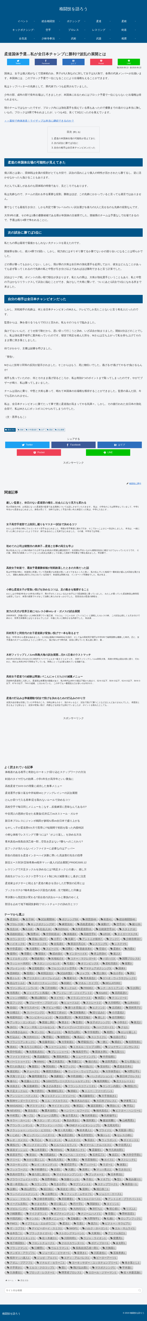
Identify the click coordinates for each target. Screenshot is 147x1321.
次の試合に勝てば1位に (66, 143)
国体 (22, 430)
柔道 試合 (11, 430)
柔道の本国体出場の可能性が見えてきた (74, 138)
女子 (43, 430)
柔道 (51, 430)
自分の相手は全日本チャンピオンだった (74, 147)
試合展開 (60, 430)
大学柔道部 (32, 430)
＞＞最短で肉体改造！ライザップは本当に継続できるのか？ (39, 120)
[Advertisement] (73, 471)
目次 (69, 131)
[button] (139, 1290)
